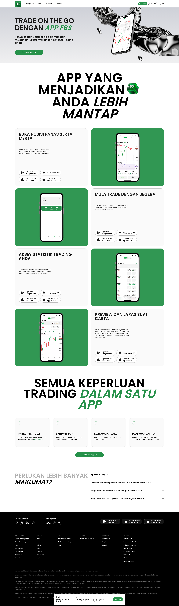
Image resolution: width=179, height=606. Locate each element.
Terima (118, 599)
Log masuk (152, 3)
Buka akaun (142, 3)
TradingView (38, 439)
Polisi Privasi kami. (101, 601)
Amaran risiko (19, 587)
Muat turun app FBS (89, 455)
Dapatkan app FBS (29, 52)
